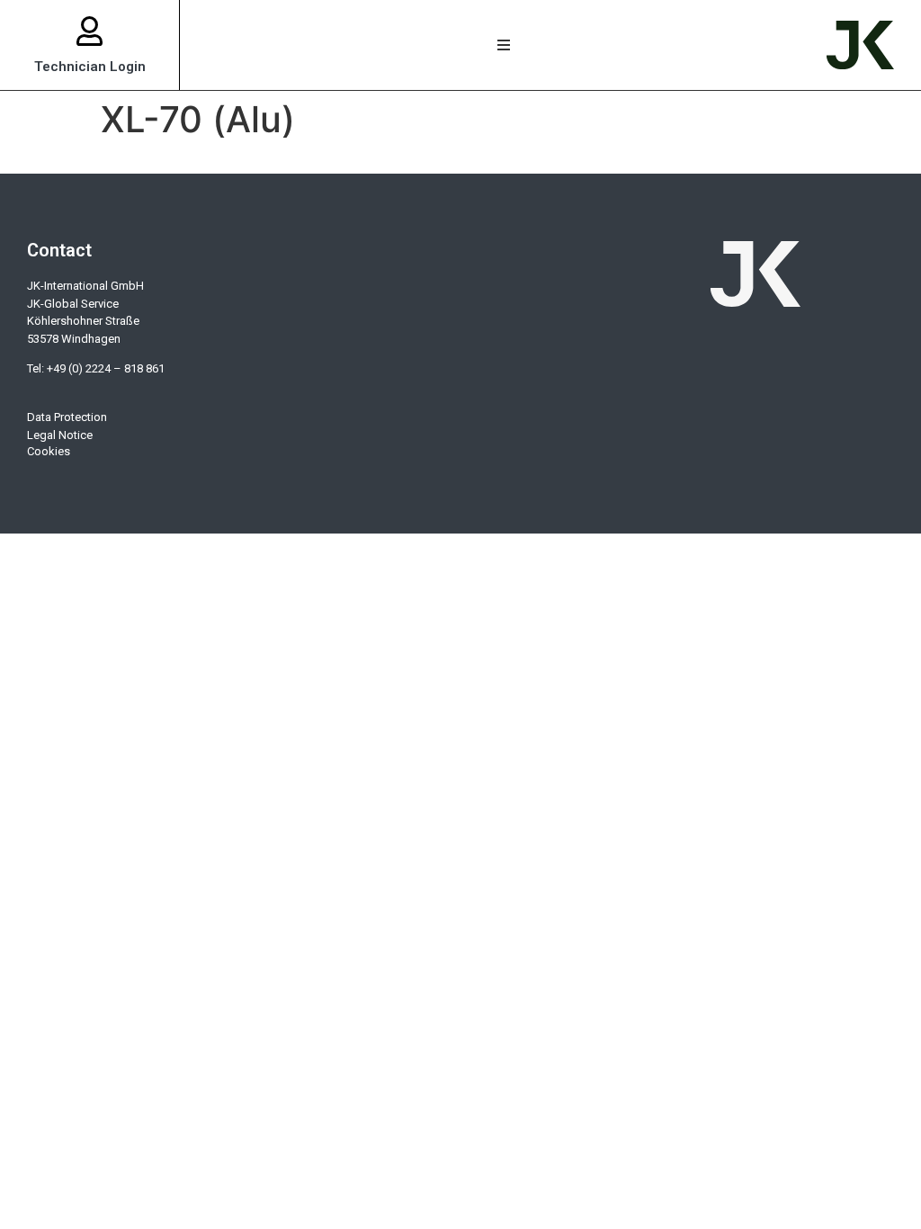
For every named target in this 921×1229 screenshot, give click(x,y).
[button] (503, 45)
